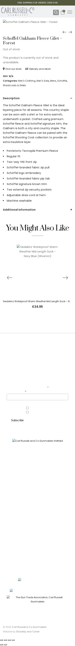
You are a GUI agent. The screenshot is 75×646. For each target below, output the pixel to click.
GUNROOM (37, 491)
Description (11, 98)
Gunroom (35, 412)
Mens (53, 80)
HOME (37, 477)
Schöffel (62, 80)
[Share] (9, 640)
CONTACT (37, 527)
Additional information (19, 210)
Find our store (13, 69)
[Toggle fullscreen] (5, 640)
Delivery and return (40, 69)
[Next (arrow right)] (5, 644)
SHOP (38, 484)
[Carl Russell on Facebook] (35, 463)
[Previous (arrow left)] (1, 644)
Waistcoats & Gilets (14, 85)
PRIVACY (37, 542)
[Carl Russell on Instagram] (40, 463)
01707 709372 (57, 590)
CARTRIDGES (37, 506)
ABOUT (37, 520)
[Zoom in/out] (1, 640)
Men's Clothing (26, 80)
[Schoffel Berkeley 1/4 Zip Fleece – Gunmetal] (64, 32)
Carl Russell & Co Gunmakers (29, 627)
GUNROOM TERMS (38, 534)
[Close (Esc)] (13, 640)
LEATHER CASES (37, 498)
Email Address (16, 391)
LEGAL (37, 549)
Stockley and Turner (27, 631)
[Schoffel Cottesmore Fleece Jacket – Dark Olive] (70, 32)
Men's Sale (43, 80)
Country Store (37, 408)
